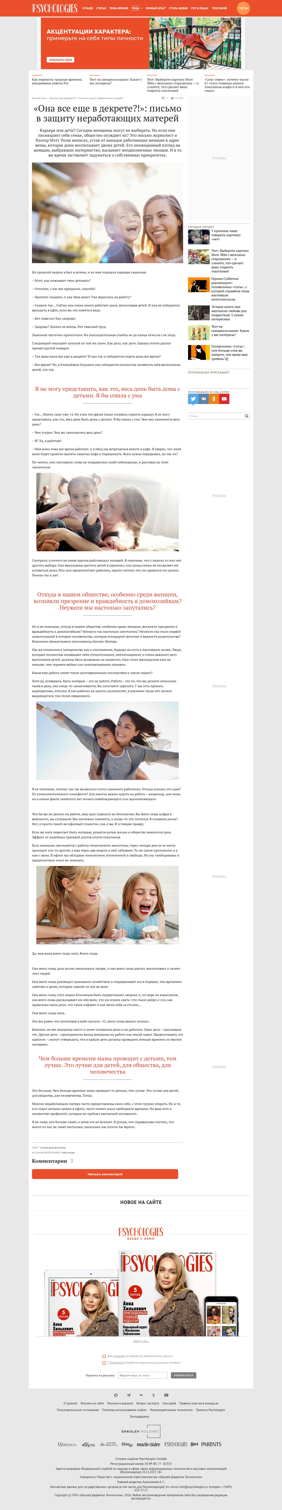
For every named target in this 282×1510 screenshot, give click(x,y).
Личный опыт (156, 8)
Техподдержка (139, 1416)
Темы (135, 8)
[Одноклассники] (153, 1395)
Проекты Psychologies (210, 1410)
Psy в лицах (200, 8)
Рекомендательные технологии (171, 1410)
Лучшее (87, 8)
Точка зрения (118, 8)
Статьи (101, 8)
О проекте (70, 1403)
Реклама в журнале (120, 1403)
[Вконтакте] (141, 1395)
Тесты (243, 8)
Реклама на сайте (92, 1403)
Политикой (117, 1362)
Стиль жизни (178, 8)
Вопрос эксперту (147, 1403)
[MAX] (115, 1395)
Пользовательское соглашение (78, 1410)
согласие (119, 1356)
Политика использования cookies (124, 1410)
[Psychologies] (54, 8)
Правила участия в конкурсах (199, 1403)
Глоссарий (219, 8)
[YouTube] (166, 1395)
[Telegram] (128, 1395)
